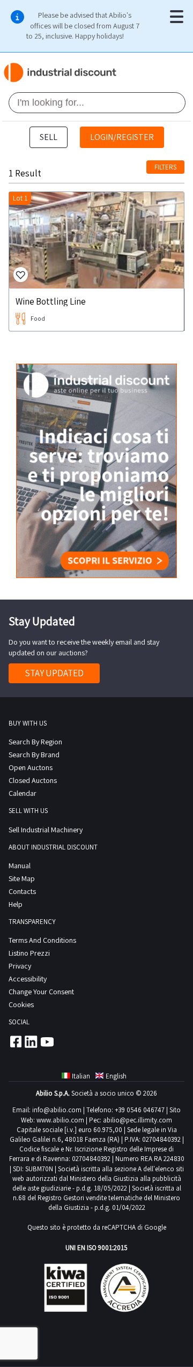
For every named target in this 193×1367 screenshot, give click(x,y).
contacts (22, 891)
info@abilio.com (56, 1109)
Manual (20, 865)
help (16, 904)
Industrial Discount (60, 72)
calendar (22, 793)
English (116, 1076)
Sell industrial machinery (46, 829)
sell (48, 137)
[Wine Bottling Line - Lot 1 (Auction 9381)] (96, 240)
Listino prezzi (29, 953)
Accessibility (28, 979)
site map (22, 878)
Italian (81, 1076)
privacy (20, 966)
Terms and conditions (42, 940)
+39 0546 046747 (140, 1109)
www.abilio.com (60, 1120)
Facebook (15, 1041)
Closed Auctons (33, 780)
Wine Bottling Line (51, 300)
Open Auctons (31, 767)
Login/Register (122, 137)
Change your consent (41, 991)
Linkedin (31, 1041)
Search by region (35, 742)
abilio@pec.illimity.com (137, 1120)
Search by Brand (34, 754)
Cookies (21, 1004)
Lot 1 (20, 198)
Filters (165, 167)
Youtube (47, 1041)
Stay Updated (54, 673)
